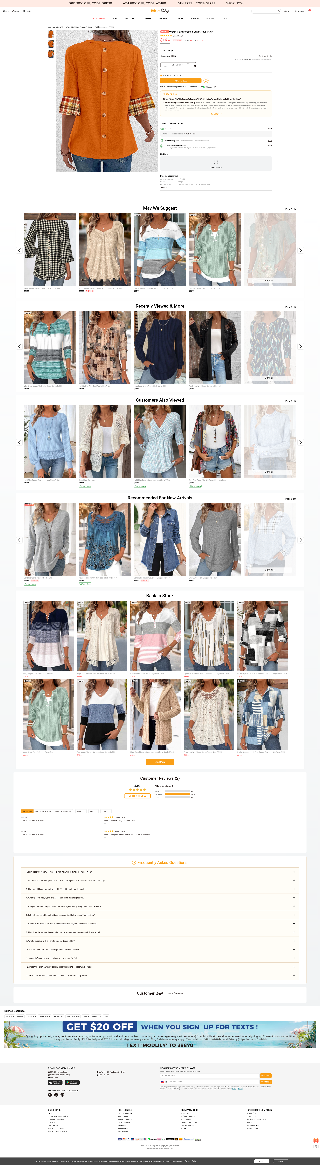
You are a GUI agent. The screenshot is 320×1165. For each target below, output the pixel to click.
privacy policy (168, 1148)
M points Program (125, 1119)
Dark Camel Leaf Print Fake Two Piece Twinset (42, 386)
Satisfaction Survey (188, 1125)
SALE (225, 19)
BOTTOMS (195, 19)
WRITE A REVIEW (137, 796)
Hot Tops (20, 1016)
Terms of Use (252, 1113)
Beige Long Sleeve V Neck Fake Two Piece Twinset (96, 674)
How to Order (123, 1116)
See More (163, 187)
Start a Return (123, 1131)
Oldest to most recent (63, 811)
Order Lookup (123, 1128)
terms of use (156, 1148)
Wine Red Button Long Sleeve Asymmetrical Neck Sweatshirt (267, 480)
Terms (234, 1089)
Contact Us (122, 1125)
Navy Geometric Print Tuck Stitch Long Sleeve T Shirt (99, 288)
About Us (184, 1113)
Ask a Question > (175, 993)
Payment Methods (125, 1113)
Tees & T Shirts (58, 1016)
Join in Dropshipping (189, 1122)
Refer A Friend (252, 1128)
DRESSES (147, 19)
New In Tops (10, 1016)
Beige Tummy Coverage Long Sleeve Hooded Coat (98, 386)
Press (183, 1128)
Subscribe (265, 1076)
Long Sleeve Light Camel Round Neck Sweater (41, 480)
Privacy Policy (252, 1116)
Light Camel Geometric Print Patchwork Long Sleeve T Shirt (207, 674)
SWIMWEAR (163, 19)
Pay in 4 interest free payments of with (181, 87)
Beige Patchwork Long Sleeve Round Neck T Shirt (203, 752)
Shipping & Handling (56, 1119)
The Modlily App (253, 1125)
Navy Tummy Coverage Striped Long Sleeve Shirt (262, 386)
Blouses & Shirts (44, 1016)
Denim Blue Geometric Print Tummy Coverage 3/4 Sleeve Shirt (47, 578)
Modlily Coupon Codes (56, 1128)
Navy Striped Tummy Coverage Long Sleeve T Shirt (98, 578)
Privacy (240, 1089)
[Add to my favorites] (206, 80)
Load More (160, 762)
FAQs (50, 1113)
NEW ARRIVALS (99, 19)
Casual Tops (96, 1016)
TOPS (115, 19)
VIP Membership (124, 1122)
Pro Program (186, 1119)
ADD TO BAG (181, 80)
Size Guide (267, 56)
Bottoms (86, 1016)
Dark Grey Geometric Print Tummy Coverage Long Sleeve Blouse (262, 674)
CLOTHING (210, 19)
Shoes (106, 1016)
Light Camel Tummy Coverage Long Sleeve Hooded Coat (152, 752)
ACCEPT (262, 1161)
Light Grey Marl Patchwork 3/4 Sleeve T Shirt (261, 288)
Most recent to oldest (43, 811)
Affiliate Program (187, 1116)
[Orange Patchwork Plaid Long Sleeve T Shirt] (107, 101)
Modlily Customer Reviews (58, 1131)
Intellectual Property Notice (257, 1119)
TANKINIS (179, 19)
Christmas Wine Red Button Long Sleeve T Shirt (207, 288)
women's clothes (54, 27)
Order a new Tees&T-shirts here (261, 59)
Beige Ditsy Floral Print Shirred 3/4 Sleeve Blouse (262, 578)
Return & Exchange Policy (58, 1116)
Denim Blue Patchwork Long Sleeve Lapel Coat (207, 386)
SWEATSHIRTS (130, 19)
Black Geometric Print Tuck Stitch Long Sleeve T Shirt (154, 578)
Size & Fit (51, 1122)
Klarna (249, 1122)
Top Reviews (27, 811)
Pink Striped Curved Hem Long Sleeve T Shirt (147, 674)
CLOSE (280, 1161)
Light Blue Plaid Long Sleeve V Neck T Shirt (150, 288)
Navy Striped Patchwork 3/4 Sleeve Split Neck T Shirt (44, 288)
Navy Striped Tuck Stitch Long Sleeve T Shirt (40, 674)
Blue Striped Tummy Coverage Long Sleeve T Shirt (96, 752)
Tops (64, 27)
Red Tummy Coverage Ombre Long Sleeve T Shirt (207, 480)
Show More (215, 114)
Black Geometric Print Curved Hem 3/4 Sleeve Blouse (209, 578)
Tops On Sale (31, 1016)
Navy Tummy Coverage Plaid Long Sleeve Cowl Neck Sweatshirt (158, 386)
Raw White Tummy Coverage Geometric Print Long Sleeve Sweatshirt (160, 480)
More (270, 128)
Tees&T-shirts (72, 27)
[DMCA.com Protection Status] (198, 1139)
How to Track (53, 1125)
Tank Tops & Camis (73, 1016)
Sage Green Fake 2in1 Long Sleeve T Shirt (39, 752)
